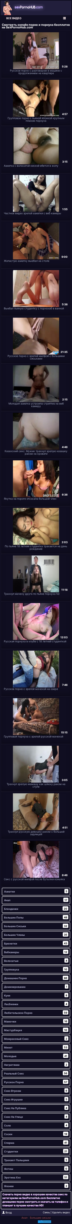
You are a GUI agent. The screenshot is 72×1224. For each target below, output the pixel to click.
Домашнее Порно (35, 978)
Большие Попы (35, 917)
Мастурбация (35, 1030)
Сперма (35, 1142)
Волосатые (35, 960)
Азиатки (35, 891)
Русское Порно (35, 1082)
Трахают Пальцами (35, 1160)
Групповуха (35, 969)
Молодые (35, 1056)
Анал (35, 900)
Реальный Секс (35, 1073)
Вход (8, 1212)
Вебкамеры (35, 952)
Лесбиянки (35, 1004)
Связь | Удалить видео (56, 1212)
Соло (35, 1125)
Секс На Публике (35, 1108)
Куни (35, 995)
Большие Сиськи (35, 926)
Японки (35, 1186)
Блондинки (35, 908)
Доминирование (35, 986)
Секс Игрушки (35, 1099)
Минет (35, 1047)
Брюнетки (35, 943)
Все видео (13, 18)
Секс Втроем (35, 1090)
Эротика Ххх (35, 1177)
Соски (35, 1134)
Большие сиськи (40, 1217)
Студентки (35, 1151)
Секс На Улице (35, 1116)
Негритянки (35, 1064)
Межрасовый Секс (35, 1038)
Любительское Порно (35, 1012)
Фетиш (35, 1168)
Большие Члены (35, 934)
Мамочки (35, 1021)
